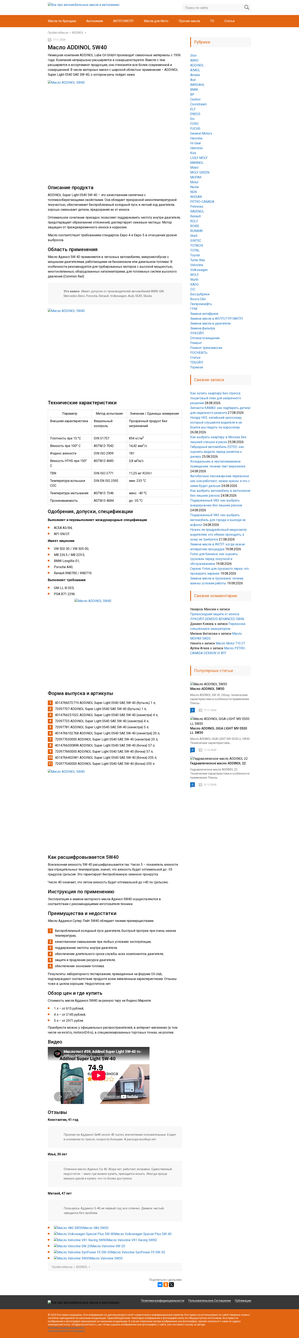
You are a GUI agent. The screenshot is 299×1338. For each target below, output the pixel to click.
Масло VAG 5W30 (95, 1228)
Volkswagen (199, 270)
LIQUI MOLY (198, 158)
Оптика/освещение (205, 338)
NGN (193, 192)
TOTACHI (196, 245)
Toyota (195, 255)
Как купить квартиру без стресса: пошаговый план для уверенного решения (215, 398)
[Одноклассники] (165, 1284)
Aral (193, 80)
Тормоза (196, 367)
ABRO (194, 60)
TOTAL (195, 250)
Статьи (229, 21)
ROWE (194, 226)
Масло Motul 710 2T (230, 643)
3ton (193, 55)
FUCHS (195, 129)
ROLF (194, 221)
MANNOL (197, 163)
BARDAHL (197, 85)
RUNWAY (196, 231)
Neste (194, 187)
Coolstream (198, 104)
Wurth (194, 280)
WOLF (194, 275)
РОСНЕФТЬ (198, 353)
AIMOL (195, 70)
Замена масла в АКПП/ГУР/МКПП (216, 318)
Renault (195, 216)
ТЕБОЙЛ (196, 362)
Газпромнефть (201, 304)
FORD (194, 124)
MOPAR (195, 177)
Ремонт (196, 343)
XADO (194, 284)
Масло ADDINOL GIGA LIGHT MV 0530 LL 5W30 (218, 730)
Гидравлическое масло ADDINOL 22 (218, 763)
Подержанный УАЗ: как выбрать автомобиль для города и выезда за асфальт (218, 520)
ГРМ (193, 309)
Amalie (195, 75)
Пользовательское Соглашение (209, 1300)
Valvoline (196, 265)
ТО (212, 21)
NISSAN (196, 197)
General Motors (201, 133)
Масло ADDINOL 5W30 (207, 689)
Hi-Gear (195, 143)
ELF (193, 109)
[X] (171, 1284)
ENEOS (195, 114)
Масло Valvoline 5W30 (106, 1258)
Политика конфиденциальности (162, 1300)
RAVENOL (197, 211)
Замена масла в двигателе (210, 323)
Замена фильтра (202, 328)
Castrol (195, 99)
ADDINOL (197, 65)
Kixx (193, 153)
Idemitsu (196, 148)
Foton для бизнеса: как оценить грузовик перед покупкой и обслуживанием (214, 559)
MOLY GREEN (199, 172)
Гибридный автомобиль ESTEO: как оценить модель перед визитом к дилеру (217, 452)
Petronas (196, 206)
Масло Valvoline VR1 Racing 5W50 (132, 1240)
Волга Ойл (198, 299)
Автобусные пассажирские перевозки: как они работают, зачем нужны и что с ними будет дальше (220, 481)
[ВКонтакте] (160, 1284)
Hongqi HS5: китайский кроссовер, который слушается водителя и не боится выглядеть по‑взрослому (216, 422)
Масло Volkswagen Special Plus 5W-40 (142, 1234)
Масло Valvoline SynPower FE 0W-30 (138, 1252)
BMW (194, 90)
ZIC (192, 289)
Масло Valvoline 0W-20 (108, 1246)
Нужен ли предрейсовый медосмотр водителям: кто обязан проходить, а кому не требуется (218, 534)
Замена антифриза (204, 314)
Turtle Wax (197, 260)
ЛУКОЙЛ (197, 333)
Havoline (196, 138)
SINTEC (195, 241)
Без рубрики (199, 294)
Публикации (243, 1300)
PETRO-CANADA (202, 202)
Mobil (194, 167)
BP (192, 94)
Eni (192, 119)
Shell (193, 236)
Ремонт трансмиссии (206, 348)
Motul (194, 182)
